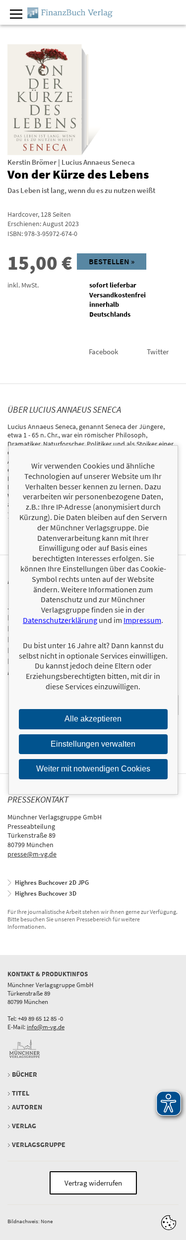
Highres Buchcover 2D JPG (52, 882)
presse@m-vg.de (32, 854)
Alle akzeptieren (93, 719)
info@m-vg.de (45, 1027)
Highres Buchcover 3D (45, 893)
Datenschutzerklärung (60, 620)
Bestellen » (111, 261)
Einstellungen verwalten (93, 743)
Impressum (142, 620)
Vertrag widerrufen (93, 1183)
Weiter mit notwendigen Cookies (93, 768)
